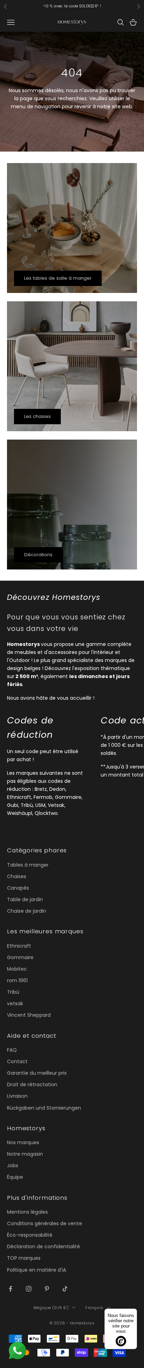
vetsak (15, 1003)
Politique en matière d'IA (36, 1269)
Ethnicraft (19, 945)
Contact (17, 1061)
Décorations (38, 554)
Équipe (15, 1177)
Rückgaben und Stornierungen (44, 1107)
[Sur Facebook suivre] (10, 1288)
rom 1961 (17, 980)
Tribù (13, 991)
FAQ (12, 1049)
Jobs (12, 1165)
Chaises (16, 876)
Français (94, 1307)
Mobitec (17, 968)
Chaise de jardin (26, 910)
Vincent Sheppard (29, 1015)
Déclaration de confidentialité (43, 1246)
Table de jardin (25, 899)
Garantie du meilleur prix (37, 1072)
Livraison (17, 1096)
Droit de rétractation (32, 1084)
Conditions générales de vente (44, 1223)
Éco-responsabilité (29, 1234)
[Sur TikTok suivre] (65, 1288)
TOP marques (24, 1258)
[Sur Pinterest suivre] (46, 1288)
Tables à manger (28, 864)
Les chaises (37, 416)
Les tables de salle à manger (58, 278)
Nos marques (23, 1142)
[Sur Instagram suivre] (28, 1288)
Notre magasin (25, 1153)
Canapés (18, 887)
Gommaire (20, 957)
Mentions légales (27, 1211)
